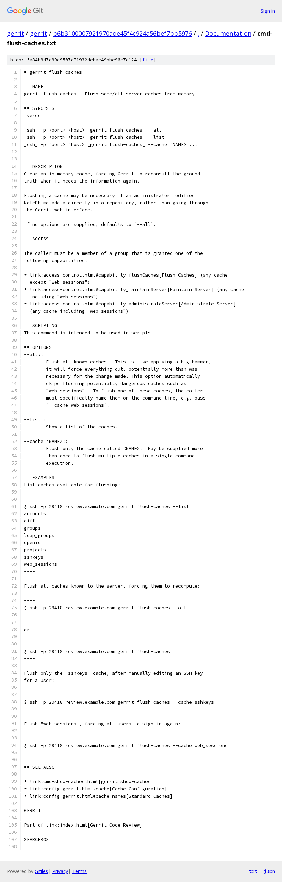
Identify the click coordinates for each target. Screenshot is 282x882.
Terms (79, 871)
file (147, 60)
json (269, 871)
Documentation (228, 33)
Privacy (60, 871)
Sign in (268, 11)
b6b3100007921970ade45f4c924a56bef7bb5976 (122, 33)
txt (253, 871)
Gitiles (41, 871)
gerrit (15, 33)
